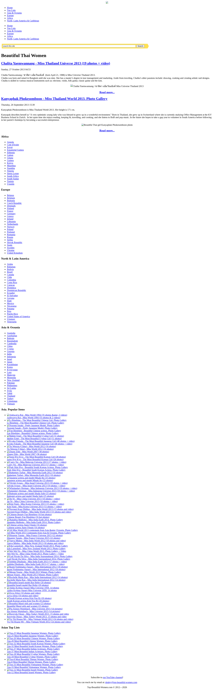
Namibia (11, 168)
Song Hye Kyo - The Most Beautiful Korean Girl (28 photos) (35, 459)
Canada (10, 274)
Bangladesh (12, 341)
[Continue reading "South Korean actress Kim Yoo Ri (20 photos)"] (29, 598)
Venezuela (11, 321)
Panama (10, 308)
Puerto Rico (12, 314)
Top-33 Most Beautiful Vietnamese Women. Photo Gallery (34, 667)
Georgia (10, 351)
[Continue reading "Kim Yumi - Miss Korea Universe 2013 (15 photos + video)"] (35, 504)
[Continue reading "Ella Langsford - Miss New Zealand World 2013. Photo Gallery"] (37, 546)
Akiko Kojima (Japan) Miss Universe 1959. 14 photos (32, 590)
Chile (9, 277)
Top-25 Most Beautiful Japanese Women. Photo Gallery (32, 636)
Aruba (10, 264)
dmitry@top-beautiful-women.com (121, 682)
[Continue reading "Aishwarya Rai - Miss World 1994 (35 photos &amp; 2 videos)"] (37, 415)
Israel (9, 359)
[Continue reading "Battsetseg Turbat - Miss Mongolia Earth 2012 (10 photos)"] (35, 472)
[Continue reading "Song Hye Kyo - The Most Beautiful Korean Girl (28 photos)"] (36, 457)
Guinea (10, 160)
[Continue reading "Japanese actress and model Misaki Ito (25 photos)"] (31, 478)
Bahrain (10, 338)
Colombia (11, 280)
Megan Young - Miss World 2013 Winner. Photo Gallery (33, 574)
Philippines (12, 385)
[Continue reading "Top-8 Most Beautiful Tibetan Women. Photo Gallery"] (32, 659)
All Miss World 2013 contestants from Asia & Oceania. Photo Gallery (39, 533)
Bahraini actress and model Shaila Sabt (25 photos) (30, 496)
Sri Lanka (11, 388)
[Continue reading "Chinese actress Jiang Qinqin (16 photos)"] (27, 525)
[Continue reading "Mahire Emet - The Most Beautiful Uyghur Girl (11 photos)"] (35, 436)
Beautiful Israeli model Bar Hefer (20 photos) (28, 585)
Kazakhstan (12, 364)
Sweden (10, 247)
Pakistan (11, 383)
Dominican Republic (16, 290)
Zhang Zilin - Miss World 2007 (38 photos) (27, 454)
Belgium (11, 198)
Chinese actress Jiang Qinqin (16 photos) (26, 527)
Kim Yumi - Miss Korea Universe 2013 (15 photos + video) (34, 506)
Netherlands (12, 224)
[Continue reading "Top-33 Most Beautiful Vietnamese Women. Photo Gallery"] (35, 664)
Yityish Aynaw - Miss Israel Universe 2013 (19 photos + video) (36, 485)
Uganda (10, 184)
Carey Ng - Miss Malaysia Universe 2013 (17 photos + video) (35, 464)
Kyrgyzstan (12, 369)
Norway (11, 226)
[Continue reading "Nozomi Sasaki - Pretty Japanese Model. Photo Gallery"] (33, 425)
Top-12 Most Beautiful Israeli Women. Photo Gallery (31, 672)
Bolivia (10, 269)
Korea (10, 367)
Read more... (107, 92)
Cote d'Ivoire (13, 144)
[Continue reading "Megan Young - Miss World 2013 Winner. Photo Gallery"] (34, 572)
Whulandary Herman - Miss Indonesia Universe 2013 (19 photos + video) (41, 491)
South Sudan (13, 178)
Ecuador (11, 293)
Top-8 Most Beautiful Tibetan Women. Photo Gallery (31, 662)
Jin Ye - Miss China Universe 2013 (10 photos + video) (32, 501)
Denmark (11, 206)
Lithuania (11, 221)
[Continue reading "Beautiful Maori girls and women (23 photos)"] (29, 603)
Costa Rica (12, 282)
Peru (9, 311)
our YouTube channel (112, 677)
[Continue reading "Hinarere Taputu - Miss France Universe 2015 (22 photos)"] (35, 535)
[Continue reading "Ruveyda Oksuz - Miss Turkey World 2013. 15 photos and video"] (38, 614)
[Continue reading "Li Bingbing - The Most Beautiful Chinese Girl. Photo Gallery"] (37, 420)
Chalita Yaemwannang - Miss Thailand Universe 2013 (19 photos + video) (55, 63)
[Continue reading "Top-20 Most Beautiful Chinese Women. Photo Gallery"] (33, 638)
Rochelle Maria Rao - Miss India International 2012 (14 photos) (36, 580)
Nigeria (10, 171)
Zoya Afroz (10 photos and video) (22, 595)
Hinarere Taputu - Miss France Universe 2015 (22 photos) (33, 538)
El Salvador (12, 295)
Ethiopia (11, 152)
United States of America (18, 316)
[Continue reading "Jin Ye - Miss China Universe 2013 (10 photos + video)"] (33, 499)
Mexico (10, 303)
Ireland (10, 219)
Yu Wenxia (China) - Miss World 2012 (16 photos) (30, 449)
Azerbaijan (12, 335)
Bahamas (11, 266)
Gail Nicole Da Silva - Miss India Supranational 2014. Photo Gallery (38, 559)
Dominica (11, 287)
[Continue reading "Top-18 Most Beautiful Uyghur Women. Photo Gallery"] (33, 654)
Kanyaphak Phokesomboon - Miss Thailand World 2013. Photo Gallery (54, 99)
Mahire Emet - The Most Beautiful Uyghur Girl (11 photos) (34, 438)
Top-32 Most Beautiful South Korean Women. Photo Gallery (35, 646)
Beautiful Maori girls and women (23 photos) (27, 606)
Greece (10, 216)
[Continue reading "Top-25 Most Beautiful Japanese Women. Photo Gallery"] (34, 633)
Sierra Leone (13, 173)
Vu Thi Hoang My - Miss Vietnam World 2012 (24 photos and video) (39, 622)
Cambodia (11, 343)
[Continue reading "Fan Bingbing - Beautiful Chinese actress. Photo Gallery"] (34, 430)
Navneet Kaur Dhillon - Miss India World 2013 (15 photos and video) (39, 512)
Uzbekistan (12, 401)
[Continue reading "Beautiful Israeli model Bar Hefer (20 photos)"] (29, 582)
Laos (9, 372)
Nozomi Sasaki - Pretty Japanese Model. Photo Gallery (32, 428)
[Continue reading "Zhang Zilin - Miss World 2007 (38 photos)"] (28, 451)
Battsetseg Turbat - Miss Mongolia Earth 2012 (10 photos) (33, 475)
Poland (10, 229)
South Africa (13, 176)
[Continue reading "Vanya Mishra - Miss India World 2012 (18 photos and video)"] (36, 540)
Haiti (9, 301)
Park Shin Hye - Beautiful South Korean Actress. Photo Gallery (36, 470)
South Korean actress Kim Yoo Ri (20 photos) (28, 601)
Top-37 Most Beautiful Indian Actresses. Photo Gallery (32, 651)
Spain (9, 245)
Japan (9, 362)
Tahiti (9, 393)
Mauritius (11, 165)
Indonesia (11, 356)
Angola (10, 142)
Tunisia (10, 181)
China (10, 346)
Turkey (10, 398)
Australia (11, 333)
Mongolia (11, 377)
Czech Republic (14, 203)
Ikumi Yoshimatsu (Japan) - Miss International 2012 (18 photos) (36, 569)
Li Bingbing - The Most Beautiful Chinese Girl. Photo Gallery (35, 423)
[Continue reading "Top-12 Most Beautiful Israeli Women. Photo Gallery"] (32, 670)
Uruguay (11, 319)
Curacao (11, 285)
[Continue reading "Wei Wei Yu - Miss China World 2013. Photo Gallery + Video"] (36, 551)
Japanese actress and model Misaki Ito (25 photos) (30, 480)
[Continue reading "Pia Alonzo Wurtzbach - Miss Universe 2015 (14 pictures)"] (34, 608)
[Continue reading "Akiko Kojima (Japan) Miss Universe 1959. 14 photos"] (33, 588)
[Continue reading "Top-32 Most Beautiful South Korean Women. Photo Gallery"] (36, 643)
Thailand (11, 396)
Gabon (10, 155)
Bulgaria (11, 200)
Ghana (10, 158)
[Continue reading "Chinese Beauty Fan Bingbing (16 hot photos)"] (29, 514)
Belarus (10, 195)
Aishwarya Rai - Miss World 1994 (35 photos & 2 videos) (33, 417)
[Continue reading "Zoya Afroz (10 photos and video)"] (24, 593)
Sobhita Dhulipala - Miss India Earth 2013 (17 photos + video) (35, 564)
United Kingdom (15, 253)
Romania (11, 234)
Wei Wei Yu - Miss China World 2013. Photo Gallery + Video (35, 554)
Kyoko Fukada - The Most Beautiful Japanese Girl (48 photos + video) (39, 444)
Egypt (10, 147)
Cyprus (10, 349)
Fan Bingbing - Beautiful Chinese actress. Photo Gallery (33, 433)
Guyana (10, 298)
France (10, 211)
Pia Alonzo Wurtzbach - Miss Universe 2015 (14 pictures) (33, 611)
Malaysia (11, 375)
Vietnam (11, 404)
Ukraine (10, 250)
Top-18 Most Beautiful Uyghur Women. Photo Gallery (32, 657)
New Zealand (13, 380)
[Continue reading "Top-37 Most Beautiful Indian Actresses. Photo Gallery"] (33, 649)
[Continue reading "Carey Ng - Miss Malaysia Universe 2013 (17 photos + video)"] (36, 462)
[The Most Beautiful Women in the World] (107, 2)
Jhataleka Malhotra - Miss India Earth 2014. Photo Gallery (34, 522)
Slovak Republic (14, 242)
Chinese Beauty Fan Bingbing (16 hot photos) (28, 517)
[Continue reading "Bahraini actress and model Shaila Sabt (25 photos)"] (31, 493)
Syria (9, 390)
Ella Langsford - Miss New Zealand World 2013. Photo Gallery (36, 548)
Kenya (10, 163)
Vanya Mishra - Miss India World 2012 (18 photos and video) (35, 543)
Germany (11, 213)
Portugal (11, 232)
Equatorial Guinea (15, 150)
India (9, 354)
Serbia (10, 240)
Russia (10, 237)
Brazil (10, 272)
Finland (10, 208)
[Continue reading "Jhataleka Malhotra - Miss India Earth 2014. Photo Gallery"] (35, 519)
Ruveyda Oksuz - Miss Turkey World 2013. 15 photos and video (37, 616)
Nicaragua (11, 306)
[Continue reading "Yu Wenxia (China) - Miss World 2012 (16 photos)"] (31, 446)
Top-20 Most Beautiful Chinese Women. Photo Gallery (32, 641)
